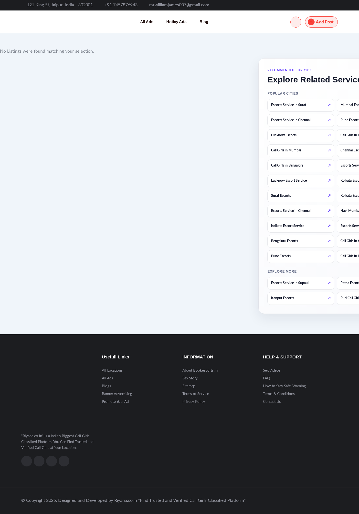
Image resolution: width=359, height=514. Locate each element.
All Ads (146, 22)
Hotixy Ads (176, 22)
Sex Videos (272, 370)
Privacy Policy (193, 402)
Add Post (325, 22)
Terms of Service (195, 394)
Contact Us (272, 402)
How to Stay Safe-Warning (284, 386)
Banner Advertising (117, 394)
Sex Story (190, 378)
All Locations (112, 370)
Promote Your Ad (115, 402)
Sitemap (188, 386)
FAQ (266, 378)
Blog (204, 22)
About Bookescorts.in (200, 370)
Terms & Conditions (279, 394)
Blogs (106, 386)
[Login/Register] (295, 22)
